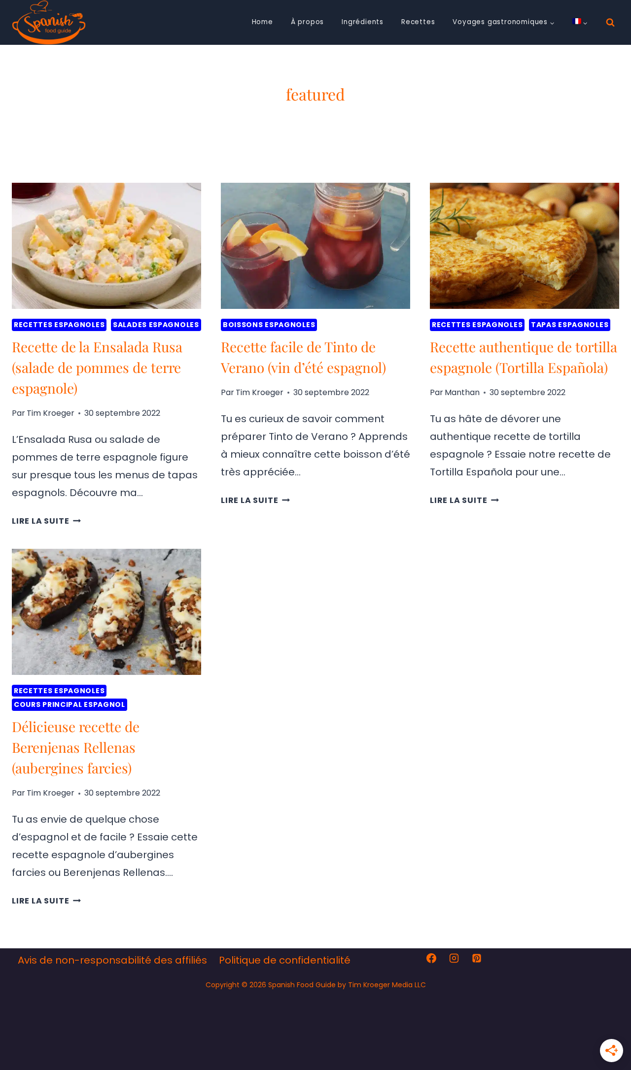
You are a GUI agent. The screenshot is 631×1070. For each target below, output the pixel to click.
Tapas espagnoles (569, 325)
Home (262, 22)
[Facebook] (431, 958)
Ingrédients (363, 22)
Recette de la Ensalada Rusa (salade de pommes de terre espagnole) (97, 367)
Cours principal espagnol (69, 704)
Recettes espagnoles (59, 325)
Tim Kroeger (50, 413)
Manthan (462, 392)
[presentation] (106, 246)
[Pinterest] (477, 958)
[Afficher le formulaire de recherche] (610, 23)
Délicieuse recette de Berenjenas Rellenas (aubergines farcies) (76, 747)
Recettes (418, 22)
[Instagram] (454, 958)
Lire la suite (46, 521)
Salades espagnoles (156, 325)
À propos (307, 22)
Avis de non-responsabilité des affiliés (112, 960)
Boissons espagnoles (269, 325)
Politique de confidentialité (285, 960)
